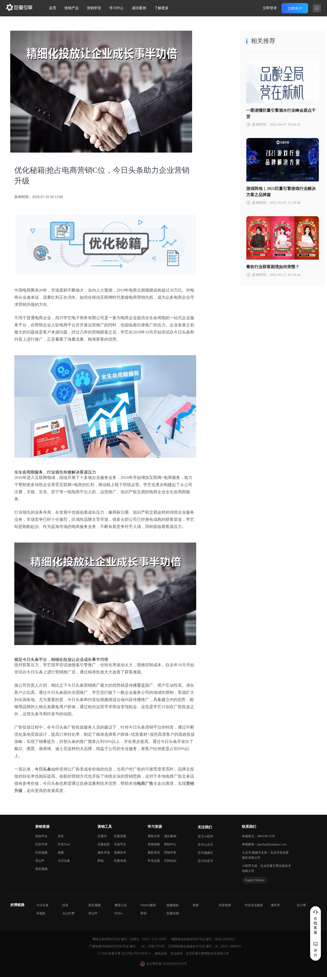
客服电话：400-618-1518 (258, 836)
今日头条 (43, 769)
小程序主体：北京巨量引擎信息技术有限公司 (266, 868)
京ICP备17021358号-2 (135, 953)
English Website (254, 880)
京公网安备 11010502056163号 (166, 963)
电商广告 (145, 783)
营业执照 (176, 953)
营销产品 (71, 8)
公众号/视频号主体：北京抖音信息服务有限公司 (265, 855)
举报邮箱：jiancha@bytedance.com (264, 844)
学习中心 (116, 8)
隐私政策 (161, 953)
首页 (52, 8)
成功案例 (139, 8)
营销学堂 (94, 8)
